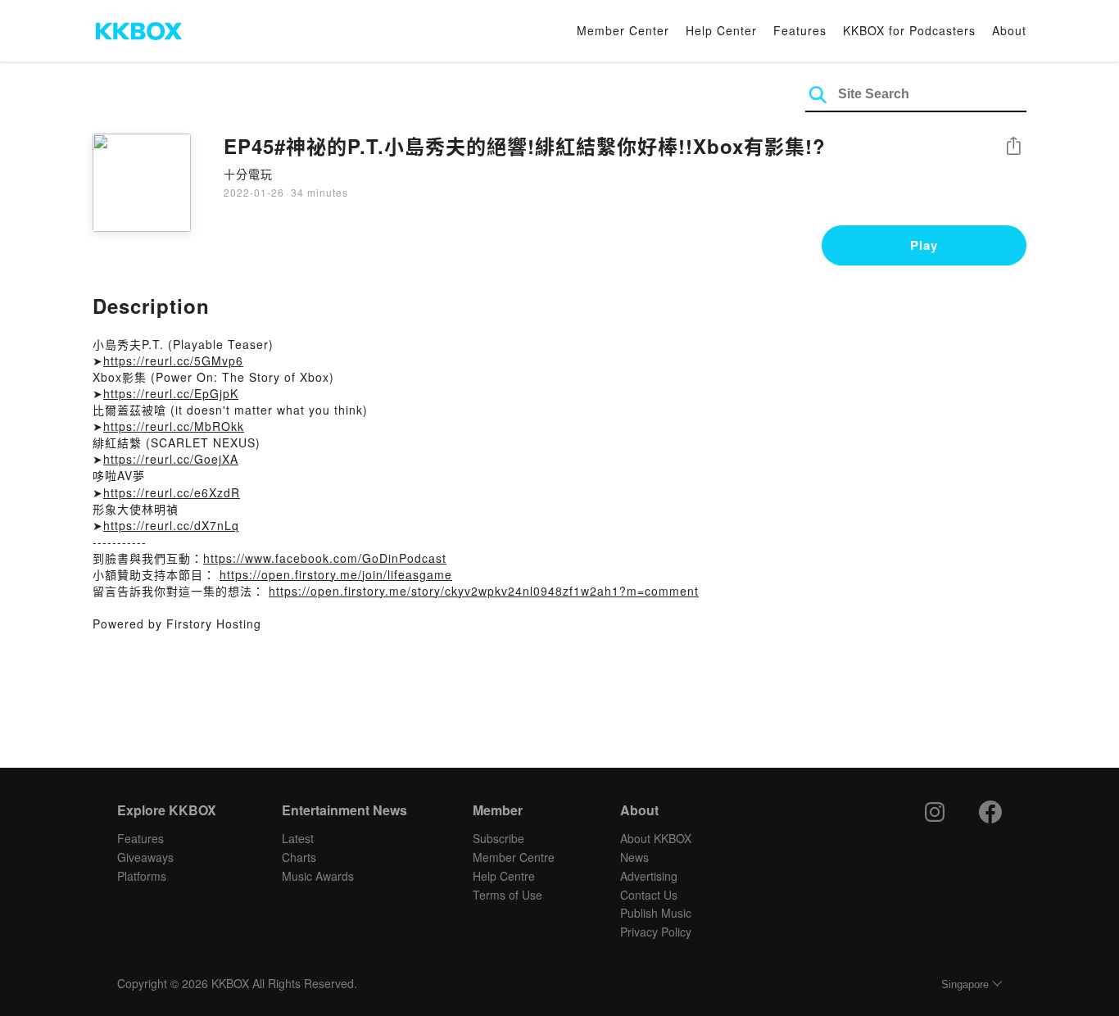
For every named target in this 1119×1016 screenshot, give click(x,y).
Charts (299, 857)
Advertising (648, 876)
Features (800, 30)
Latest (298, 838)
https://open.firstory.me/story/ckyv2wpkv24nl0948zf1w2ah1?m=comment (484, 591)
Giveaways (145, 857)
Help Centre (504, 876)
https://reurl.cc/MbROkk (173, 426)
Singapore (965, 984)
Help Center (721, 30)
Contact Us (648, 895)
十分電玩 (248, 174)
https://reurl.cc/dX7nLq (171, 525)
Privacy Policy (655, 931)
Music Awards (318, 876)
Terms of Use (507, 895)
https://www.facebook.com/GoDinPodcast (324, 558)
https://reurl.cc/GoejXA (170, 459)
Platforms (141, 876)
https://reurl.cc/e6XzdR (171, 492)
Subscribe (498, 838)
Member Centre (514, 857)
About (1009, 30)
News (634, 857)
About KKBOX (655, 838)
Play (924, 245)
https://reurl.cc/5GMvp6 (173, 360)
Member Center (623, 30)
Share (1013, 147)
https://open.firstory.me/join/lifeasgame (336, 574)
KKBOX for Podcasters (909, 30)
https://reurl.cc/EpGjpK (170, 393)
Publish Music (655, 913)
